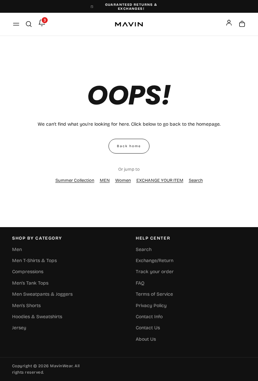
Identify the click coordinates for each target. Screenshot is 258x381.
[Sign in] (229, 23)
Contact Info (149, 317)
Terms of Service (154, 294)
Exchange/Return (154, 260)
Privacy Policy (151, 305)
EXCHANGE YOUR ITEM (159, 180)
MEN (105, 180)
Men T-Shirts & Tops (34, 260)
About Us (146, 339)
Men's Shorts (26, 305)
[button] (16, 24)
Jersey (19, 328)
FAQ (140, 283)
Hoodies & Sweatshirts (37, 317)
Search (196, 180)
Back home (129, 146)
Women (123, 180)
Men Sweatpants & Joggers (42, 294)
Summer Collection (74, 180)
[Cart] (242, 24)
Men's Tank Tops (30, 283)
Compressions (27, 271)
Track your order (155, 271)
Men (17, 249)
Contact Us (148, 328)
